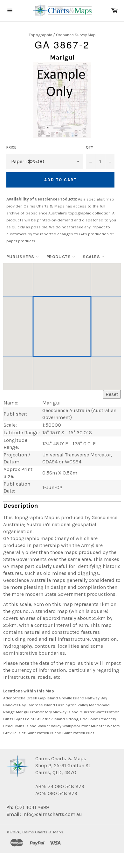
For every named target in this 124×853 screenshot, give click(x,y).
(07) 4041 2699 (31, 807)
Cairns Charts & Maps (42, 832)
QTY (89, 147)
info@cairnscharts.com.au (52, 814)
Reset (112, 394)
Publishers (21, 256)
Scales (92, 256)
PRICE (11, 147)
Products (59, 256)
